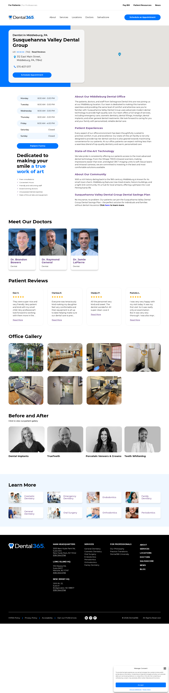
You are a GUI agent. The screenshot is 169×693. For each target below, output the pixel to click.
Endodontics (109, 497)
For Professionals (29, 5)
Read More (18, 320)
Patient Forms (37, 146)
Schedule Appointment (32, 75)
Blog (143, 569)
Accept (141, 685)
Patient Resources (142, 5)
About (53, 17)
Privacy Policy (147, 689)
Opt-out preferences (136, 689)
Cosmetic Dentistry (29, 497)
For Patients (14, 5)
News (158, 5)
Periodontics (148, 512)
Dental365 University (119, 554)
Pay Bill (126, 5)
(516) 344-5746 (59, 555)
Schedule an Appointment (142, 17)
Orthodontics (110, 512)
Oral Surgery (70, 512)
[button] (165, 668)
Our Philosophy (117, 549)
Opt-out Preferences (66, 618)
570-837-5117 (24, 66)
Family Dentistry (147, 497)
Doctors (89, 17)
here (107, 205)
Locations (77, 17)
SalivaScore (103, 17)
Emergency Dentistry (69, 497)
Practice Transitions (118, 551)
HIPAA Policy (14, 618)
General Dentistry (29, 512)
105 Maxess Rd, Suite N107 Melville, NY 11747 (61, 568)
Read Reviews (38, 52)
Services (64, 17)
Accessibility (47, 618)
